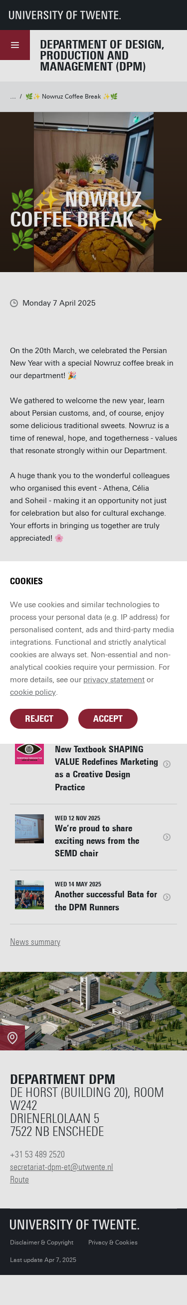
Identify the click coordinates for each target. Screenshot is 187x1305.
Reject (39, 718)
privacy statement (114, 679)
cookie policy (33, 692)
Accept (108, 718)
